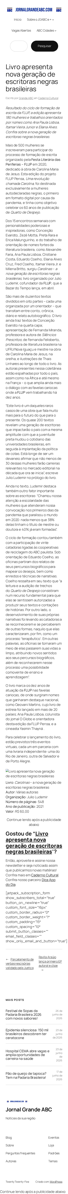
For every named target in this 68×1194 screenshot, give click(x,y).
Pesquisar (44, 46)
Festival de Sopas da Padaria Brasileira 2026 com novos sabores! (23, 1014)
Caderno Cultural (48, 98)
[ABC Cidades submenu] (55, 30)
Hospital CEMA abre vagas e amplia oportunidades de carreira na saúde (27, 1055)
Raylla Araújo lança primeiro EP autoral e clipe (50, 961)
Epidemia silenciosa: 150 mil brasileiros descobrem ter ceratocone (27, 1034)
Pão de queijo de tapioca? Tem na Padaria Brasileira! (26, 1075)
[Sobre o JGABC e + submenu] (53, 20)
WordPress (56, 1181)
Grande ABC (26, 98)
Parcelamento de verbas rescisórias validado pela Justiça (20, 963)
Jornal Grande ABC (29, 1109)
